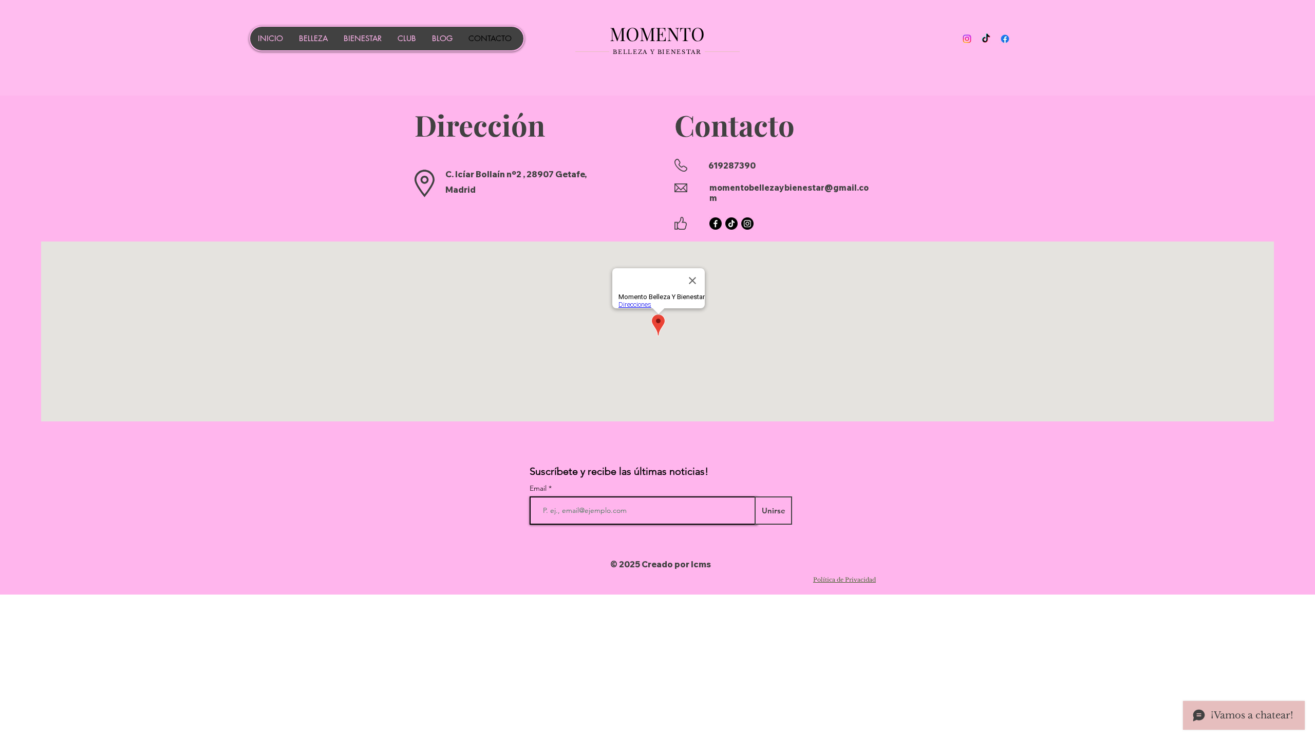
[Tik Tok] (986, 38)
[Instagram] (967, 38)
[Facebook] (1005, 38)
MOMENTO (657, 33)
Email (539, 488)
